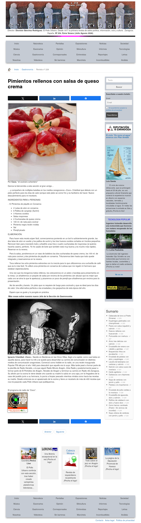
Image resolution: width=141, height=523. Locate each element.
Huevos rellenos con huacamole (117, 332)
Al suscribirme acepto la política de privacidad (116, 109)
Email (108, 98)
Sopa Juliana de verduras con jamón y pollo (119, 414)
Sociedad (124, 43)
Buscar (119, 87)
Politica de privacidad (125, 520)
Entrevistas (81, 54)
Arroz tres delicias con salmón (118, 342)
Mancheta (81, 60)
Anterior (47, 431)
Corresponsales (60, 54)
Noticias (102, 43)
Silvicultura (81, 49)
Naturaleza (38, 43)
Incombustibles (102, 60)
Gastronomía (38, 54)
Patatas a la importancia (120, 386)
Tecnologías (124, 49)
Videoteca (38, 60)
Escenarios (38, 49)
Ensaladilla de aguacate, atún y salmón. (118, 396)
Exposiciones (81, 43)
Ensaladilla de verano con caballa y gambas (119, 347)
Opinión (59, 49)
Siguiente (60, 431)
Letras (124, 54)
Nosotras (17, 60)
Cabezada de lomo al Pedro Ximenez (120, 317)
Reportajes (103, 54)
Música (16, 49)
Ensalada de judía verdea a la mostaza (120, 391)
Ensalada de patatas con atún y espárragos (119, 358)
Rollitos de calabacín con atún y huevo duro (119, 401)
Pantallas (60, 43)
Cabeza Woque (70, 452)
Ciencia (16, 54)
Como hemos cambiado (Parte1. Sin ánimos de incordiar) (118, 408)
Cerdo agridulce (118, 372)
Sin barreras (59, 60)
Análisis (124, 60)
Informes (103, 49)
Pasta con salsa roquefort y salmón (120, 327)
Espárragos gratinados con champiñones (119, 322)
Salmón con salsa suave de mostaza (120, 368)
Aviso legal (109, 520)
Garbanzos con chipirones (120, 375)
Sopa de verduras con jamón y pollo (117, 381)
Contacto (99, 520)
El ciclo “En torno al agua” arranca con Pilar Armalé (118, 136)
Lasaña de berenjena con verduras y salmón (119, 363)
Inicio (16, 43)
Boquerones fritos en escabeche (117, 352)
